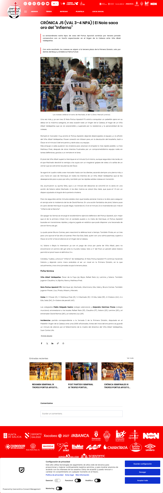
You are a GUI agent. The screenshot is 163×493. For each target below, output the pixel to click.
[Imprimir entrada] (63, 343)
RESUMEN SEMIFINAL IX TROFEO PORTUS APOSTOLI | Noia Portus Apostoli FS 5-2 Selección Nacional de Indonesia (45, 386)
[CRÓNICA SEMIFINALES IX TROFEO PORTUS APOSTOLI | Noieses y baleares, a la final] (117, 371)
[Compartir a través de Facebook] (41, 343)
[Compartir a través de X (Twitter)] (47, 343)
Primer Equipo (46, 336)
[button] (62, 4)
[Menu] (25, 11)
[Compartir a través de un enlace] (58, 343)
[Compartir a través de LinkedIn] (52, 343)
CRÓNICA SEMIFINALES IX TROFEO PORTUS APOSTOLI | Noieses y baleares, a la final (117, 386)
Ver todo (130, 358)
